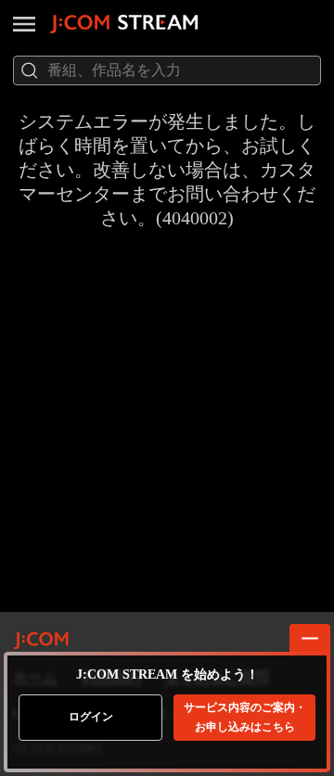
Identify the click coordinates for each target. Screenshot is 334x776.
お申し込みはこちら (245, 717)
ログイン (91, 716)
